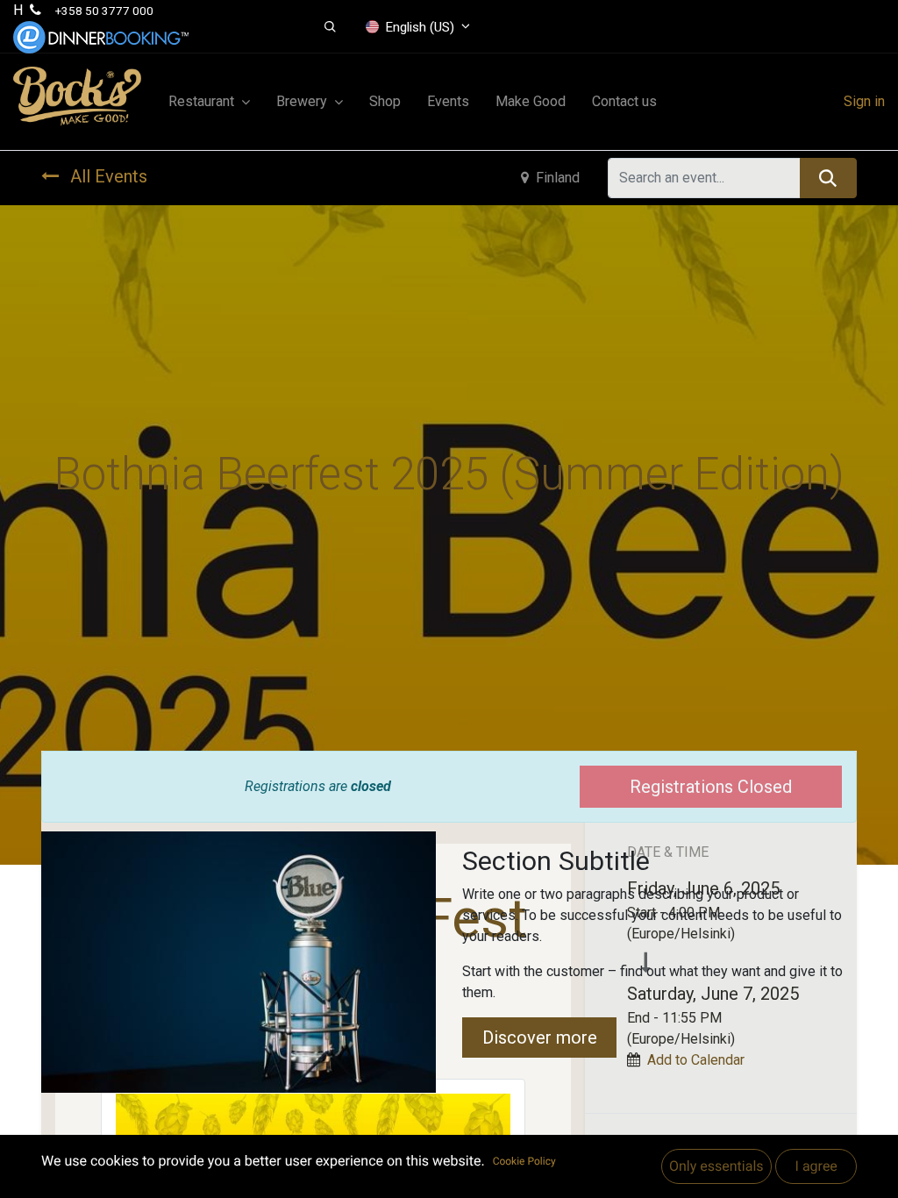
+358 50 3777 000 (104, 11)
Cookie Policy (524, 1161)
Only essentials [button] (716, 1166)
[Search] (828, 178)
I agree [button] (816, 1166)
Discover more (539, 1037)
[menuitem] (385, 102)
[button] (330, 27)
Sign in (864, 101)
